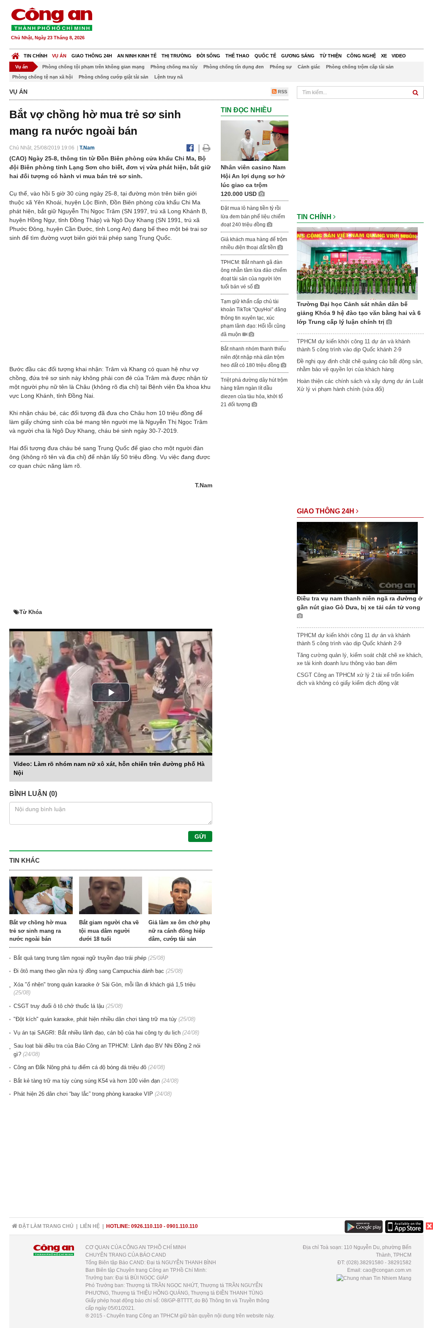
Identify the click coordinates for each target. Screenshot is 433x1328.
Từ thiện (331, 55)
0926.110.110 (146, 1226)
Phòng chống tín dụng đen (233, 66)
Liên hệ (90, 1226)
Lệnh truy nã (168, 76)
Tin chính (35, 55)
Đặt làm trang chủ (45, 1226)
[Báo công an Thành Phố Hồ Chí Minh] (51, 19)
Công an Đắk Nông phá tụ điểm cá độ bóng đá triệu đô (80, 1067)
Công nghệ (361, 55)
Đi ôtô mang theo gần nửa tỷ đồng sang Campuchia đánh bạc (89, 971)
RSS (282, 91)
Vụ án (59, 55)
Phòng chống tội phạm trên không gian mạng (93, 66)
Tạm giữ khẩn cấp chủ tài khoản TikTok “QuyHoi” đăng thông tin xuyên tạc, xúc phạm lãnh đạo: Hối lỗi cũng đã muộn (253, 318)
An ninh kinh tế (136, 55)
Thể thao (237, 55)
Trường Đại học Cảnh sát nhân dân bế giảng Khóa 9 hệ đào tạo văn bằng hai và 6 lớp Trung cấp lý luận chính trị (359, 313)
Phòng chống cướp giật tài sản (113, 76)
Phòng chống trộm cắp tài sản (360, 66)
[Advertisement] (270, 25)
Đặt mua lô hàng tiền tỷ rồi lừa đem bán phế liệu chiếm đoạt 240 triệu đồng (253, 216)
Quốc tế (265, 55)
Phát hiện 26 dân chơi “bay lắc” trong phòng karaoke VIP (83, 1094)
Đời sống (208, 55)
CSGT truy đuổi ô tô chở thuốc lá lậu (59, 1006)
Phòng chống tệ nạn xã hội (42, 76)
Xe (384, 55)
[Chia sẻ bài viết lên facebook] (190, 147)
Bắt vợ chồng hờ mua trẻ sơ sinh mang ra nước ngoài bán (37, 930)
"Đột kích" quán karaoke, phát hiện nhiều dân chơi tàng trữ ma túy (95, 1019)
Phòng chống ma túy (174, 66)
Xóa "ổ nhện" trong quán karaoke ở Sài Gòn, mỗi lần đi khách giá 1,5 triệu (104, 984)
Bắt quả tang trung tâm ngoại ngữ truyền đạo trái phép (80, 958)
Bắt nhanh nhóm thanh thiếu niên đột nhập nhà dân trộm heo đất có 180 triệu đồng (253, 357)
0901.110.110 (182, 1226)
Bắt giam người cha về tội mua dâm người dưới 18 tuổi (109, 930)
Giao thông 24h (91, 55)
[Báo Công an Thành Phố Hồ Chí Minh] (15, 54)
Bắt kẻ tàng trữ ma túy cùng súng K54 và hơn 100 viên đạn (87, 1081)
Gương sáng (298, 55)
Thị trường (177, 55)
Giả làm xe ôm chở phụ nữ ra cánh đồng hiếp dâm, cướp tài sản (179, 930)
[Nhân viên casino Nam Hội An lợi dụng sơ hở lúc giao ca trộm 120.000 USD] (254, 140)
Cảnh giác (309, 66)
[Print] (207, 147)
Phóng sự (281, 66)
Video (399, 55)
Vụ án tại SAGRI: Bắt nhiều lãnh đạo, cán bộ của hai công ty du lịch (97, 1032)
